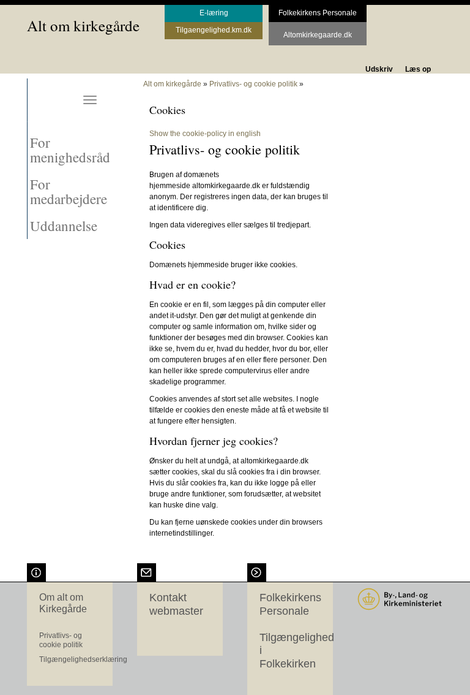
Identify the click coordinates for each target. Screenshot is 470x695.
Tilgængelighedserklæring (83, 659)
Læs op (418, 69)
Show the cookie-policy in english (205, 133)
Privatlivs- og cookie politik (253, 84)
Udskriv (379, 69)
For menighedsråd (70, 149)
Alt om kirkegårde (83, 25)
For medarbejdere (68, 191)
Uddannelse (63, 225)
